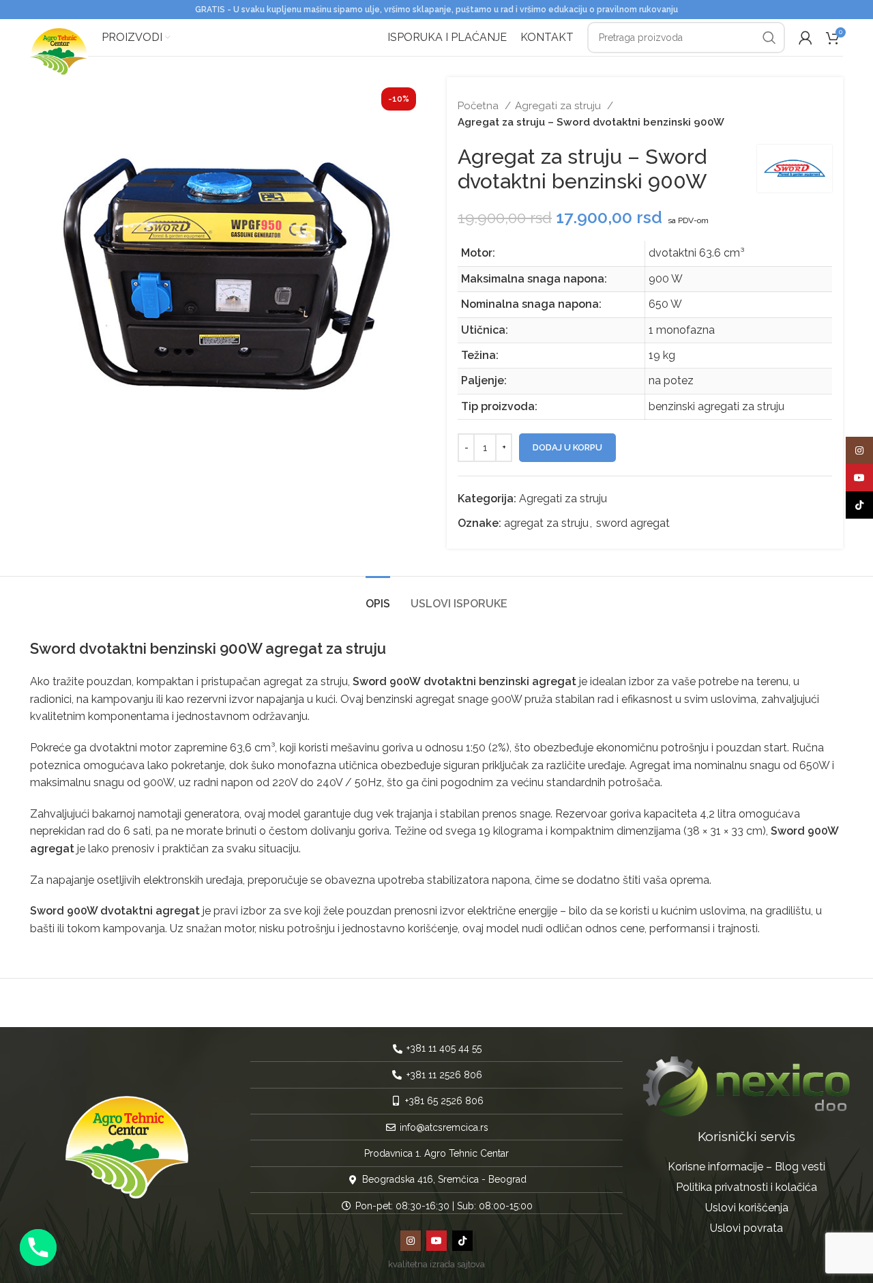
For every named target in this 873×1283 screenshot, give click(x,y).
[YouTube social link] (436, 1240)
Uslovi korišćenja (746, 1207)
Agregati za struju (559, 106)
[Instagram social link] (410, 1240)
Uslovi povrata (746, 1228)
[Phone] (38, 1247)
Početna (479, 106)
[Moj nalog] (805, 37)
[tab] (378, 597)
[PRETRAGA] (769, 37)
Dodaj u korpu (567, 447)
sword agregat (633, 523)
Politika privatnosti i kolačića (746, 1187)
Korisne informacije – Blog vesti (746, 1166)
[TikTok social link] (462, 1240)
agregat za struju (546, 523)
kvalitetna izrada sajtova (436, 1264)
